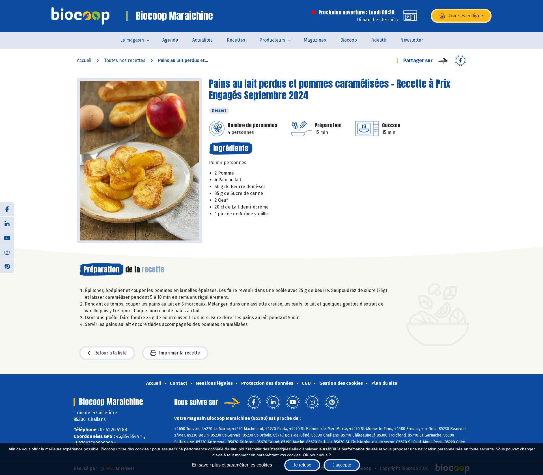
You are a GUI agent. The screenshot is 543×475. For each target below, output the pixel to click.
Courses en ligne (466, 15)
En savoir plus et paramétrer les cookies (232, 465)
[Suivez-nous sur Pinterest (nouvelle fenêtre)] (7, 266)
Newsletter (411, 40)
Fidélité (378, 40)
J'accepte (341, 465)
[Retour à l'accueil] (80, 16)
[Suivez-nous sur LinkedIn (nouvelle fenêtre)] (7, 223)
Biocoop (348, 40)
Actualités (202, 40)
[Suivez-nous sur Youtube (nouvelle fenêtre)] (7, 238)
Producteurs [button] (272, 40)
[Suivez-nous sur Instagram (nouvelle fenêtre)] (7, 252)
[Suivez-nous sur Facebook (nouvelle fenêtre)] (7, 209)
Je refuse (302, 465)
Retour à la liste (110, 353)
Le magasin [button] (132, 40)
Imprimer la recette (179, 353)
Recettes (236, 40)
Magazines (315, 40)
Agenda (170, 40)
